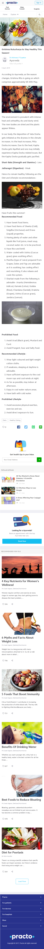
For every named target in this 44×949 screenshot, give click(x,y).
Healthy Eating (15, 420)
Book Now (22, 541)
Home (5, 14)
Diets (5, 420)
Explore (13, 14)
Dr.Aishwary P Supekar (18, 58)
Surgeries (37, 9)
